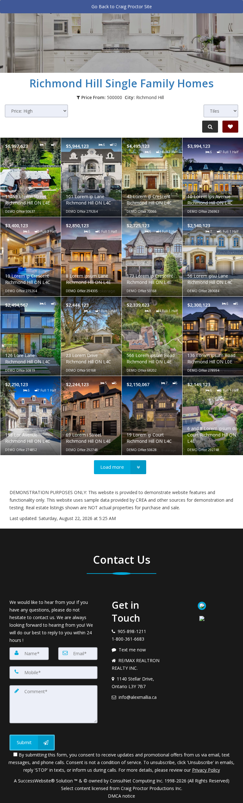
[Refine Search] (210, 127)
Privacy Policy (206, 770)
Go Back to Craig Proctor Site (121, 6)
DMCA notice (121, 796)
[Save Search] (230, 127)
